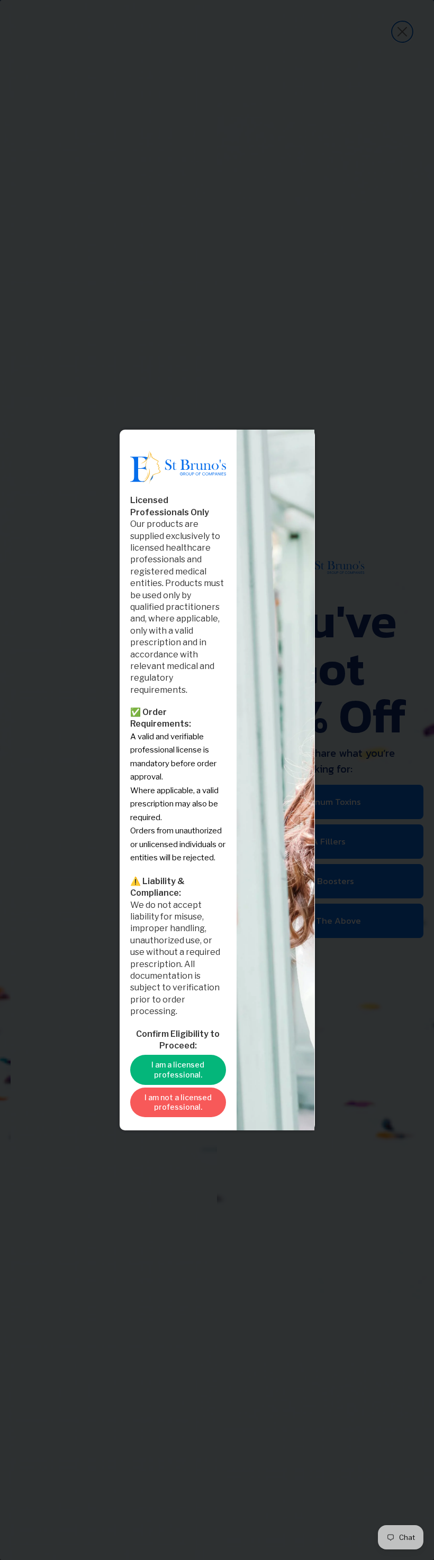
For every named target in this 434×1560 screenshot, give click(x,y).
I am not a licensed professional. (178, 1102)
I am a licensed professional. (177, 1069)
